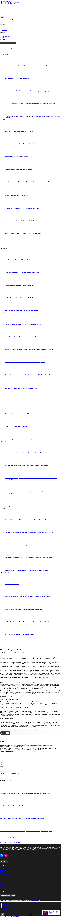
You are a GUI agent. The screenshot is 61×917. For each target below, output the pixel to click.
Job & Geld (5, 441)
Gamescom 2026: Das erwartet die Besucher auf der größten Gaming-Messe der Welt (25, 519)
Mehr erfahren (4, 861)
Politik (4, 377)
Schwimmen (17, 773)
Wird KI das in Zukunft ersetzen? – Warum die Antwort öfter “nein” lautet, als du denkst (26, 452)
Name (1, 764)
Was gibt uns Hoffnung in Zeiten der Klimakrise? (17, 78)
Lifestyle (5, 119)
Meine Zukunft (6, 312)
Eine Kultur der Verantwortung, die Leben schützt (17, 426)
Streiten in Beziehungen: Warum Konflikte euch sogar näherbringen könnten (23, 609)
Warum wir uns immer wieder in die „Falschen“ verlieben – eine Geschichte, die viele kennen (27, 596)
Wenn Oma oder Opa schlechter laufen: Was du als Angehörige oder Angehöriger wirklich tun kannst (29, 65)
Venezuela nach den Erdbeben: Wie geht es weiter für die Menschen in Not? (23, 220)
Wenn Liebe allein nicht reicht (12, 584)
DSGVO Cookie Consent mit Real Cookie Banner (9, 916)
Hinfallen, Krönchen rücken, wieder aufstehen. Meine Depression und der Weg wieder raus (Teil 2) (29, 349)
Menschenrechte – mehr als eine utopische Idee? (16, 401)
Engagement (5, 54)
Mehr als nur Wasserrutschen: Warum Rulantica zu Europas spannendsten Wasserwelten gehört (28, 557)
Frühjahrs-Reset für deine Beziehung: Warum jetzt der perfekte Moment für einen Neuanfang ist (28, 621)
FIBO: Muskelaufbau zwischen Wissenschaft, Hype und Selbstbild (21, 545)
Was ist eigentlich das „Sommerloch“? (14, 506)
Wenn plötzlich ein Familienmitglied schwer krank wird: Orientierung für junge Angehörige (27, 91)
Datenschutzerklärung (35, 48)
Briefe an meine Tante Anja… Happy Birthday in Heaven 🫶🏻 (19, 143)
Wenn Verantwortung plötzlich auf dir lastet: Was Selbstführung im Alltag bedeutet (25, 362)
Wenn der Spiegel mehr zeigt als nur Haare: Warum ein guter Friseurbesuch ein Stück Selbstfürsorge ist (30, 181)
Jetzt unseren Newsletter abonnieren (8, 42)
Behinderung (7, 773)
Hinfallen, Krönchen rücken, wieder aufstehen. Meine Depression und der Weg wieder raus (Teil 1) (29, 374)
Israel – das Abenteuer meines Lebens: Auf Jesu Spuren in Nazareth (21, 310)
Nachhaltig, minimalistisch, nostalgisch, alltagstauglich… (18, 169)
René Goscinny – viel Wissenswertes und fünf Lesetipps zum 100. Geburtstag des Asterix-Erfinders (29, 532)
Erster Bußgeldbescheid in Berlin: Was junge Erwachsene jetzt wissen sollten (23, 259)
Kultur (4, 508)
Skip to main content (6, 1)
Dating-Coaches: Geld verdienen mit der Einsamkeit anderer (19, 634)
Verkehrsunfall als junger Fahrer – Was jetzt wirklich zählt (19, 285)
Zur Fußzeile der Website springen (8, 3)
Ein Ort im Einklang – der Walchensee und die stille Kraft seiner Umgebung (23, 297)
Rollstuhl (13, 773)
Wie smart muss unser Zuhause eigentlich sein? (16, 156)
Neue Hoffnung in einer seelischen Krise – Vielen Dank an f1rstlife (21, 336)
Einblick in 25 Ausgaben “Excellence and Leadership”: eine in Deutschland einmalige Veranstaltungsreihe (30, 103)
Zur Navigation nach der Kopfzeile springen (10, 2)
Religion (5, 184)
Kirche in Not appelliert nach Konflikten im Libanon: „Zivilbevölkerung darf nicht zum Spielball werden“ (31, 439)
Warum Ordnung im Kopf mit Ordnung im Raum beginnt (19, 131)
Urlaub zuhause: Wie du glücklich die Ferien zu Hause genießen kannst (22, 272)
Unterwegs (5, 248)
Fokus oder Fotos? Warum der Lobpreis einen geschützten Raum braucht (23, 246)
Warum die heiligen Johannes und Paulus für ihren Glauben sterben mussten (23, 233)
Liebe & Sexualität (6, 572)
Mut (10, 773)
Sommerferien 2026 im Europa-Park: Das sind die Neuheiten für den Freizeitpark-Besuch (26, 570)
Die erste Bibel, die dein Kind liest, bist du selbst (16, 195)
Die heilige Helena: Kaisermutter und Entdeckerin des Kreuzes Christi (22, 208)
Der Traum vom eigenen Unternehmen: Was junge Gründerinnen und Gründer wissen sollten (27, 465)
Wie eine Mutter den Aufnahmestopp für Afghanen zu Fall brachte (21, 388)
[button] (8, 909)
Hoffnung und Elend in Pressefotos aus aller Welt (17, 413)
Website (1, 768)
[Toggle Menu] (0, 52)
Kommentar (2, 762)
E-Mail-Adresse (3, 766)
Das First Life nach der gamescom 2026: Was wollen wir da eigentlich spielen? (24, 324)
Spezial (1, 887)
